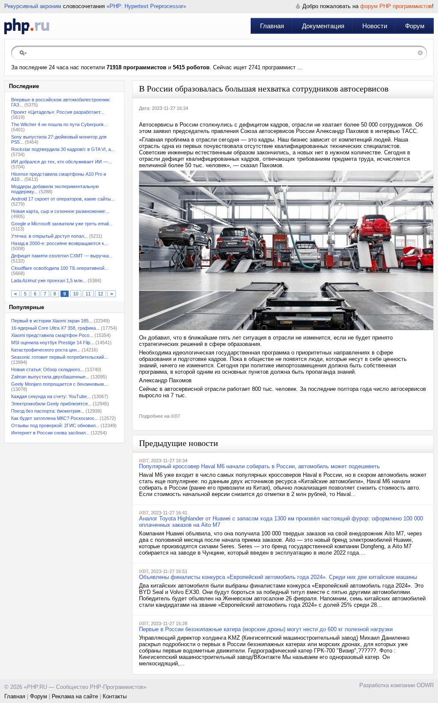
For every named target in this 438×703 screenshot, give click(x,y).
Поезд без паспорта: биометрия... (47, 411)
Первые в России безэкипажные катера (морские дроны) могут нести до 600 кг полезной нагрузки (266, 629)
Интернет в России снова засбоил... (50, 432)
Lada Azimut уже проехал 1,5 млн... (48, 280)
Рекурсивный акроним (32, 6)
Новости (374, 26)
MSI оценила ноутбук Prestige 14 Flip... (52, 342)
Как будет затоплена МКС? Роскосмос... (54, 418)
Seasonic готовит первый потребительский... (59, 357)
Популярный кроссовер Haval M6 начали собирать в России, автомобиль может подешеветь (259, 466)
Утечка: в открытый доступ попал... (49, 236)
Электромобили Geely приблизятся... (51, 403)
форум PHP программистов (396, 6)
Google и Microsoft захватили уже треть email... (61, 223)
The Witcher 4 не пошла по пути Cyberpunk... (59, 124)
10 (75, 293)
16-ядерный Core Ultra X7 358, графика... (55, 328)
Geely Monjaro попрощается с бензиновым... (59, 384)
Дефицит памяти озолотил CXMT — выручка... (61, 255)
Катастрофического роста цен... (45, 349)
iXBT (176, 416)
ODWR (425, 685)
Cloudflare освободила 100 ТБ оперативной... (59, 268)
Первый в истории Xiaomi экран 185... (51, 320)
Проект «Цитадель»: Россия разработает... (57, 112)
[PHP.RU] (26, 26)
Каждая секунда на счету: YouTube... (51, 396)
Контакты (115, 696)
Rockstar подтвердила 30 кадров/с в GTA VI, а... (63, 149)
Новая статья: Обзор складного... (47, 369)
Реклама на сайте (75, 696)
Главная (272, 26)
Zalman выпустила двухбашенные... (50, 376)
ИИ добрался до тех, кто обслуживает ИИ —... (61, 161)
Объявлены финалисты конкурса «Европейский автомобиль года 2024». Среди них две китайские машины (278, 577)
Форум (414, 26)
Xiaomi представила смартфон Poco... (52, 335)
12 (100, 293)
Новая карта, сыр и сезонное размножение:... (60, 211)
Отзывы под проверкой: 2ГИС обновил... (55, 425)
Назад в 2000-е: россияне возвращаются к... (59, 243)
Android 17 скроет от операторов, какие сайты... (63, 198)
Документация (323, 26)
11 (88, 293)
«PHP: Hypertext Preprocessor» (146, 6)
